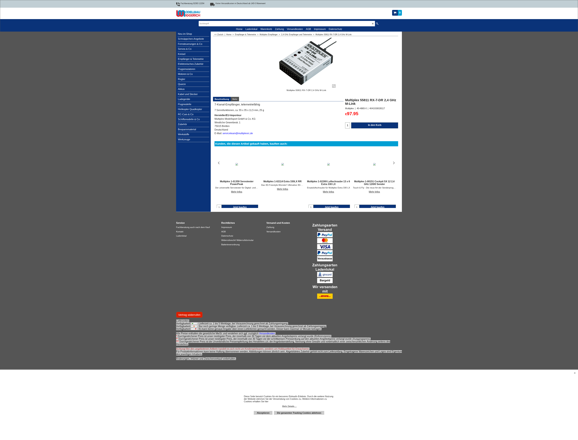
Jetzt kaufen (240, 207)
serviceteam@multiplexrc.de (238, 133)
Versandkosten (267, 336)
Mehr (234, 99)
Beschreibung (222, 99)
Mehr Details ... (289, 406)
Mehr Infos (236, 192)
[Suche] (377, 23)
